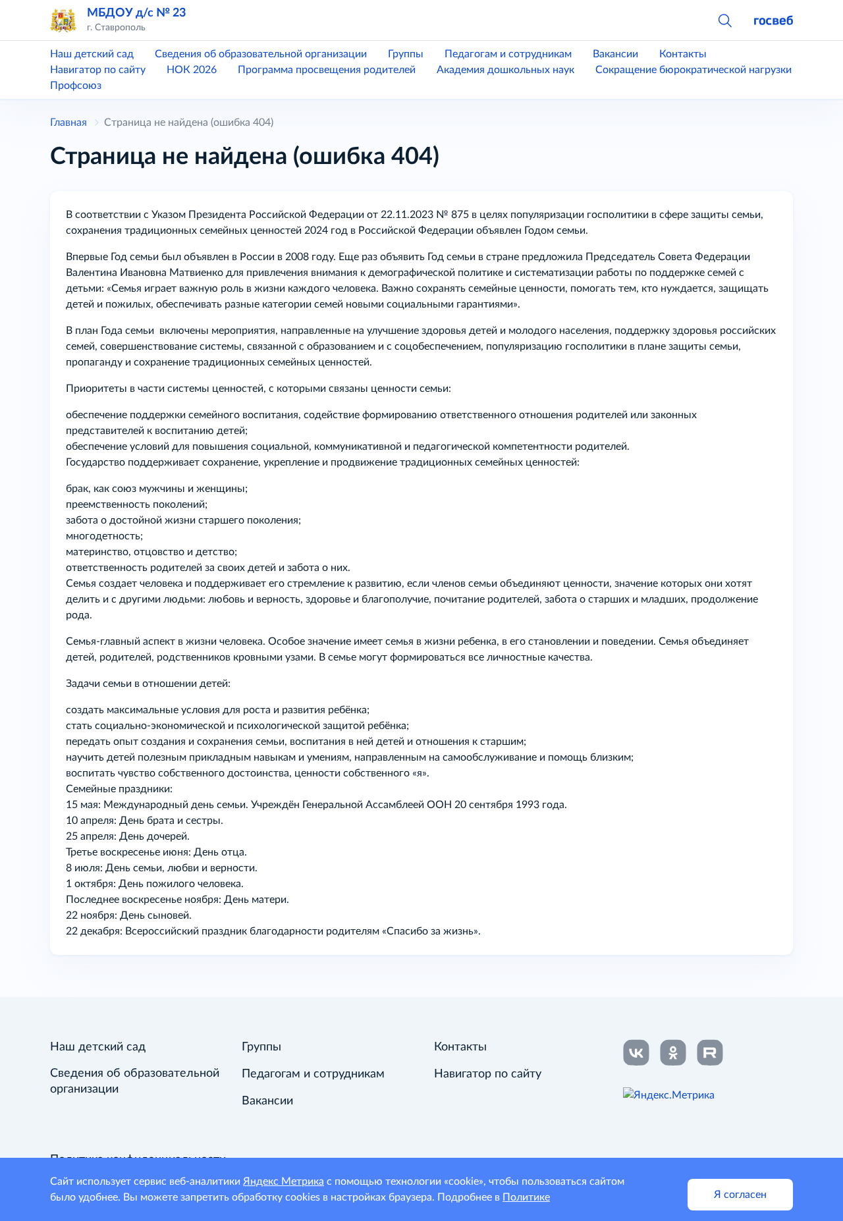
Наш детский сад (92, 54)
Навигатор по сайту (98, 70)
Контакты (683, 54)
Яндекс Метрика (283, 1181)
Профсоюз (75, 85)
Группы (405, 54)
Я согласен (740, 1194)
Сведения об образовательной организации (261, 54)
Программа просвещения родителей (327, 70)
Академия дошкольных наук (505, 70)
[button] (724, 19)
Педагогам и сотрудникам (508, 54)
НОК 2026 (192, 70)
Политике (526, 1197)
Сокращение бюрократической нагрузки (693, 70)
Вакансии (615, 54)
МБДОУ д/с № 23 (136, 12)
